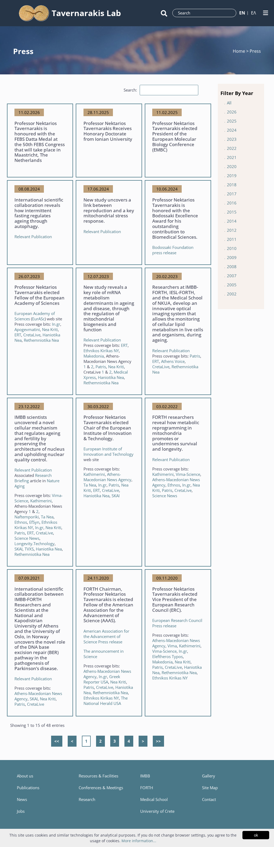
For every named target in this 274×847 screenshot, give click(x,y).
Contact (209, 799)
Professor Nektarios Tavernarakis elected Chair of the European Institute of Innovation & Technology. (107, 427)
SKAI (18, 549)
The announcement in (103, 651)
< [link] (72, 741)
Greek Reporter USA (101, 679)
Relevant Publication (33, 236)
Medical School (154, 799)
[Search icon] (164, 13)
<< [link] (56, 741)
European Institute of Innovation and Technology (108, 451)
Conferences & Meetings (101, 787)
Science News (26, 538)
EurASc (38, 318)
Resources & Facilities (98, 775)
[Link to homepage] (34, 13)
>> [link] (158, 741)
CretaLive (31, 334)
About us (25, 775)
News (22, 799)
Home (239, 51)
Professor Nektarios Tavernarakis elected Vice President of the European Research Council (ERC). (174, 599)
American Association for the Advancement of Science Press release (106, 636)
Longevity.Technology (34, 543)
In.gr (56, 324)
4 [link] (129, 741)
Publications (28, 787)
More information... (138, 840)
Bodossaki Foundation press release (172, 250)
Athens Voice (173, 361)
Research (87, 799)
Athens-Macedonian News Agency (107, 477)
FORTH (146, 787)
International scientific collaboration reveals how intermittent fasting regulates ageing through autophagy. (38, 213)
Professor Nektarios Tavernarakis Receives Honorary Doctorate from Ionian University (107, 131)
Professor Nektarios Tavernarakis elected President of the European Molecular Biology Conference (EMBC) (174, 136)
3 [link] (114, 741)
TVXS (29, 549)
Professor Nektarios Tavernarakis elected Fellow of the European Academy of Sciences (39, 295)
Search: (130, 90)
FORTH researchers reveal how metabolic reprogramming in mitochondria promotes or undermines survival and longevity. (175, 433)
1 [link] (86, 741)
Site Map (210, 787)
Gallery (208, 775)
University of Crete (157, 811)
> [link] (143, 741)
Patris (114, 485)
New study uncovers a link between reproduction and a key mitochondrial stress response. (108, 210)
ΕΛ (253, 13)
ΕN (242, 13)
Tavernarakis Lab (86, 12)
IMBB (145, 775)
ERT (17, 334)
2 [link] (100, 741)
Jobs (21, 811)
